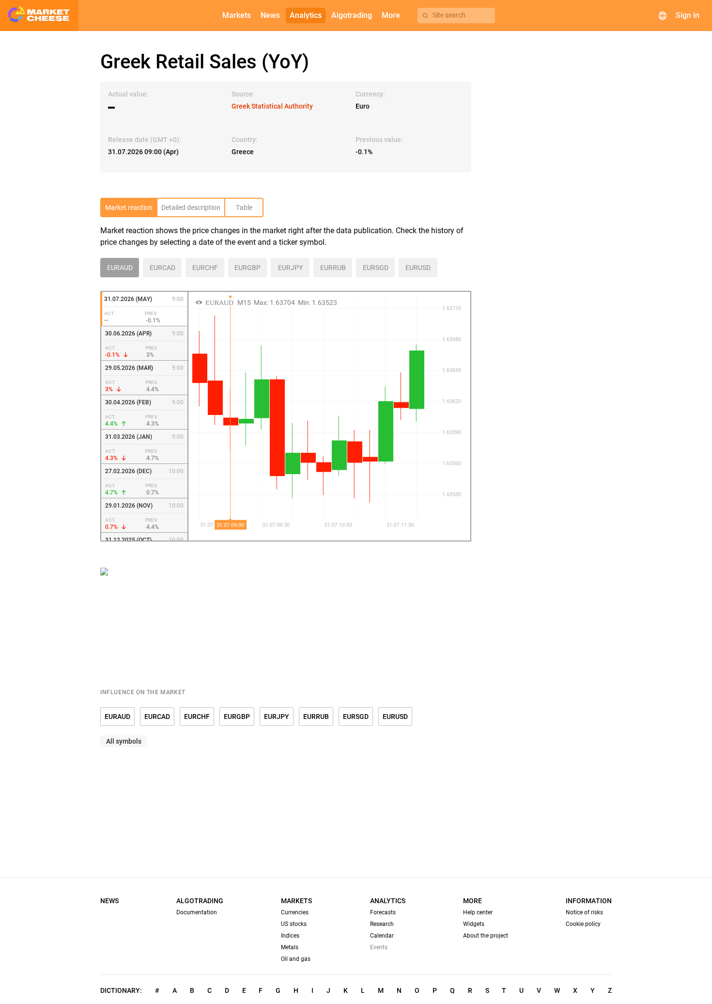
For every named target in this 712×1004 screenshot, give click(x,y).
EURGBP (237, 716)
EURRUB (316, 716)
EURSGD (356, 716)
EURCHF (197, 716)
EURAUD (117, 716)
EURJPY (276, 716)
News (109, 901)
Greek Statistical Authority (272, 106)
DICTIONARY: (121, 990)
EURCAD (157, 716)
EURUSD (395, 716)
